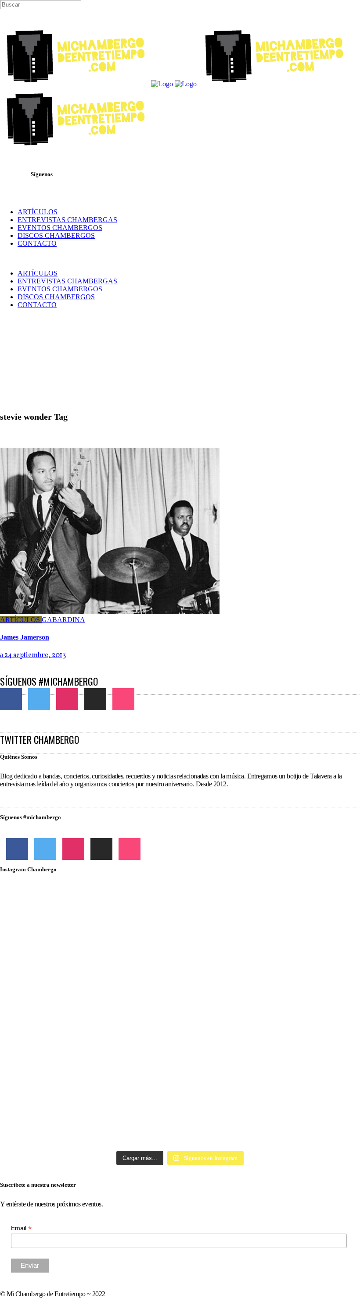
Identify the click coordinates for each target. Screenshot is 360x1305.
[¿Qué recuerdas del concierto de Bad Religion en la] (58, 981)
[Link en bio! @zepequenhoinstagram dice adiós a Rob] (180, 989)
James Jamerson (24, 637)
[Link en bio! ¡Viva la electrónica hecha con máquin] (180, 1100)
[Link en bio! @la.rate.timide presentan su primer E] (301, 925)
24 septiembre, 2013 (34, 655)
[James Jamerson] (110, 611)
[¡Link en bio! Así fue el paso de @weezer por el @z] (301, 1076)
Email (21, 1228)
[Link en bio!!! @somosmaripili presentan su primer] (58, 1096)
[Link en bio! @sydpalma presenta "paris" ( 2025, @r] (301, 1008)
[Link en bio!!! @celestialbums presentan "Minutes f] (180, 925)
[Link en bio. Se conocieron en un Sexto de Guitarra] (58, 921)
